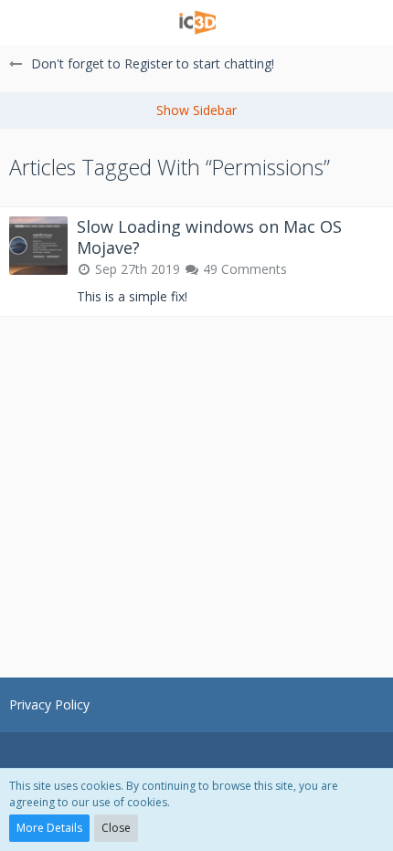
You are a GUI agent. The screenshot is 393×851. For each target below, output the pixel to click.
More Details (49, 827)
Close (116, 827)
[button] (24, 22)
